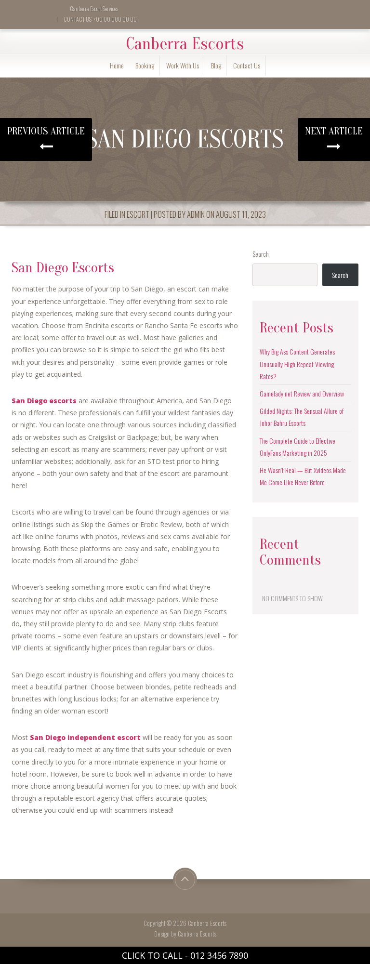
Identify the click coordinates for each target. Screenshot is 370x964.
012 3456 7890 (219, 955)
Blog (216, 65)
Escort (138, 214)
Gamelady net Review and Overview (302, 393)
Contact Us (246, 65)
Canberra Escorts (185, 43)
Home (117, 65)
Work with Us (182, 65)
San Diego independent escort (85, 737)
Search (260, 254)
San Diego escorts (44, 400)
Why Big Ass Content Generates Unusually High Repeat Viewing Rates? (297, 363)
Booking (144, 65)
